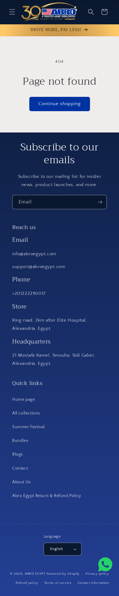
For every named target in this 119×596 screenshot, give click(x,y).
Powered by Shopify (63, 574)
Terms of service (58, 583)
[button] (12, 12)
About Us (21, 482)
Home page (23, 399)
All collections (26, 413)
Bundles (20, 440)
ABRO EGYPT (35, 574)
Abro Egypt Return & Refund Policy (46, 495)
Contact (20, 468)
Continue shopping (59, 103)
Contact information (93, 583)
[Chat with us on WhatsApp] (105, 566)
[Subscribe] (99, 202)
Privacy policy (97, 574)
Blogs (17, 454)
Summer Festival (28, 427)
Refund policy (27, 583)
